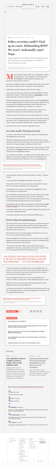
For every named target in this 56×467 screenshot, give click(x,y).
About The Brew (32, 439)
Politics (10, 37)
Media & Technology (22, 454)
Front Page (12, 438)
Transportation (23, 460)
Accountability (23, 438)
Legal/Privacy (33, 446)
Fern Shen (17, 37)
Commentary (22, 443)
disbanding (38, 95)
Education (21, 450)
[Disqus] (28, 408)
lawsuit (19, 149)
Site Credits (40, 460)
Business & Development (22, 441)
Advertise (31, 444)
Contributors (33, 441)
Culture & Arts (21, 448)
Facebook (36, 6)
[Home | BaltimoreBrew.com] (28, 4)
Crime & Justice (21, 445)
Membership (32, 447)
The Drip (11, 441)
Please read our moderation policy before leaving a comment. (26, 387)
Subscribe (42, 442)
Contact (31, 443)
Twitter (38, 6)
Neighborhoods (23, 456)
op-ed (43, 100)
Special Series (12, 440)
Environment (22, 451)
